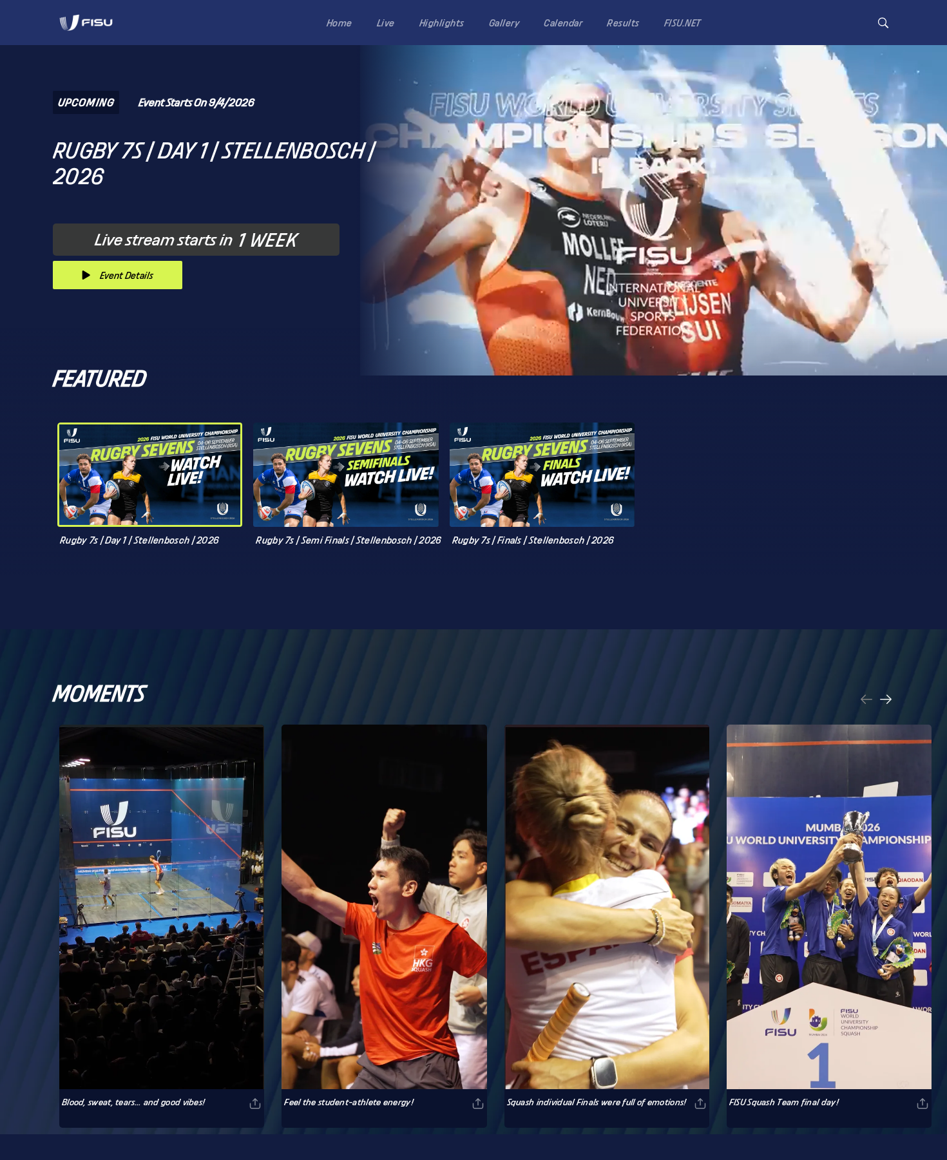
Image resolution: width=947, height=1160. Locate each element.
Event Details (126, 275)
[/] (86, 34)
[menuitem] (337, 22)
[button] (883, 22)
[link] (86, 22)
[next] (885, 700)
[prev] (866, 700)
